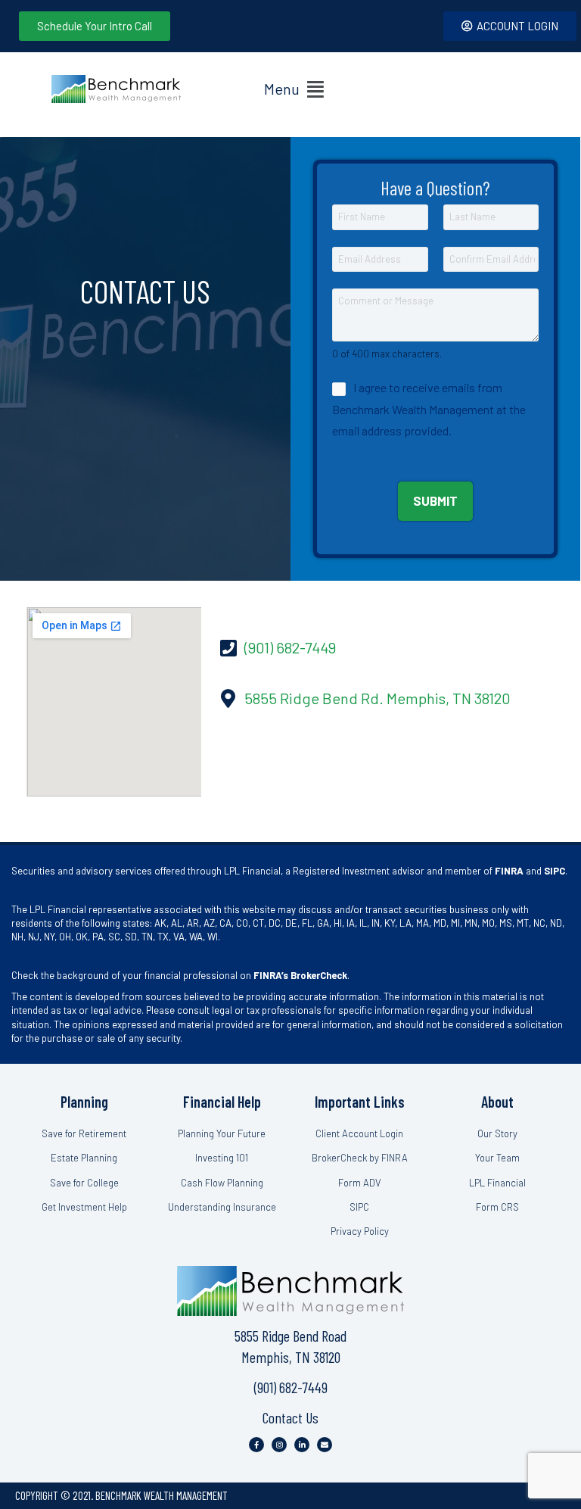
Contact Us (290, 1417)
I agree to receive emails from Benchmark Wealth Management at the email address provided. (429, 409)
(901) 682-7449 (291, 1387)
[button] (294, 89)
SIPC (554, 871)
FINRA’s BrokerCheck (300, 975)
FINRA (509, 871)
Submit (435, 500)
